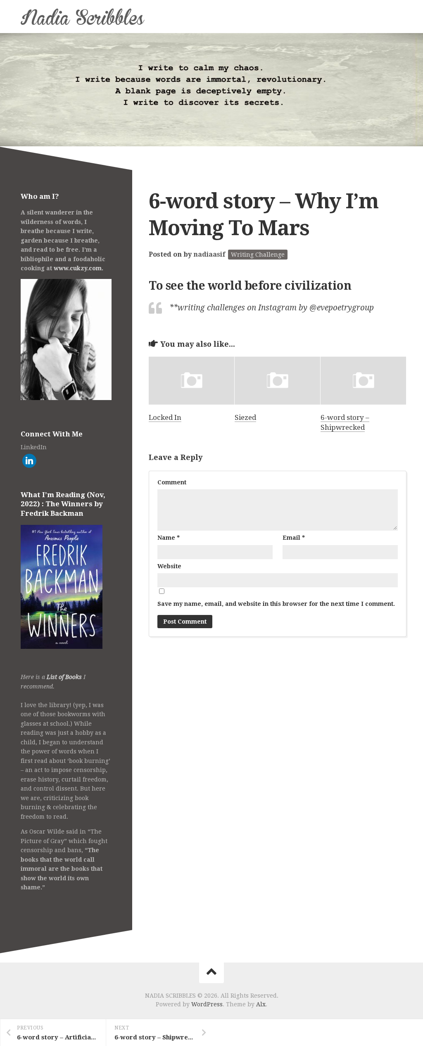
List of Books (64, 677)
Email (294, 537)
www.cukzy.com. (78, 268)
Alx (261, 1004)
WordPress (207, 1004)
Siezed (245, 417)
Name (168, 537)
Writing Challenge (258, 254)
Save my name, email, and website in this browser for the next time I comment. (276, 603)
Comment (171, 482)
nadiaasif (209, 254)
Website (169, 566)
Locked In (165, 417)
